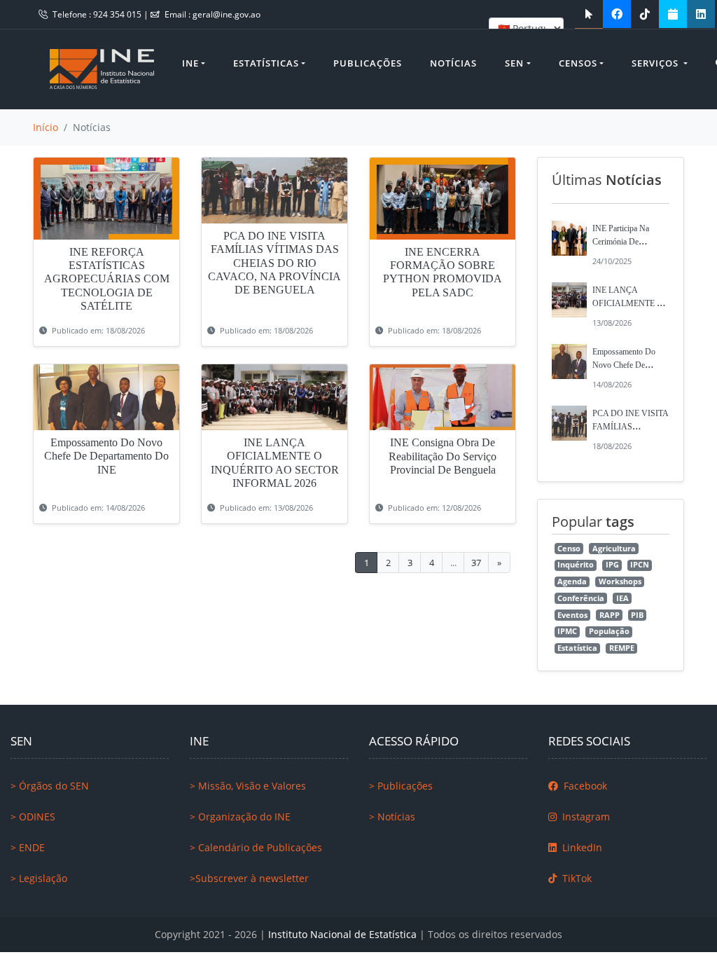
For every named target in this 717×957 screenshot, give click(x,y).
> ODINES (33, 816)
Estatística (577, 648)
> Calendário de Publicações (256, 847)
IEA (622, 598)
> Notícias (392, 816)
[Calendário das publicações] (673, 14)
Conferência (580, 598)
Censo (568, 548)
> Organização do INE (240, 816)
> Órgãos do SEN (50, 785)
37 (476, 562)
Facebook (584, 785)
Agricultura (614, 548)
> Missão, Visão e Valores (248, 785)
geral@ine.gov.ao (226, 14)
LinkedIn (580, 847)
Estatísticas (266, 63)
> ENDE (28, 847)
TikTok (575, 878)
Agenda (572, 581)
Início (45, 127)
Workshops (620, 581)
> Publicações (401, 785)
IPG (612, 565)
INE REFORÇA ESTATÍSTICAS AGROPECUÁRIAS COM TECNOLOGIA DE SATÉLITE (106, 279)
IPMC (567, 631)
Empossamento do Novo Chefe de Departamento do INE (106, 455)
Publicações (367, 63)
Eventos (572, 615)
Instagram (584, 816)
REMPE (621, 648)
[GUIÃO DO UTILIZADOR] (589, 14)
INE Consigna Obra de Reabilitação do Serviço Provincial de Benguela (442, 455)
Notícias (453, 63)
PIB (637, 615)
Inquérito (575, 565)
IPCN (639, 565)
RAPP (609, 615)
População (609, 631)
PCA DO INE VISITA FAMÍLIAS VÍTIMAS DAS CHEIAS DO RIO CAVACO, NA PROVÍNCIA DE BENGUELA (274, 263)
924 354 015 (118, 14)
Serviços (656, 63)
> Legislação (39, 878)
